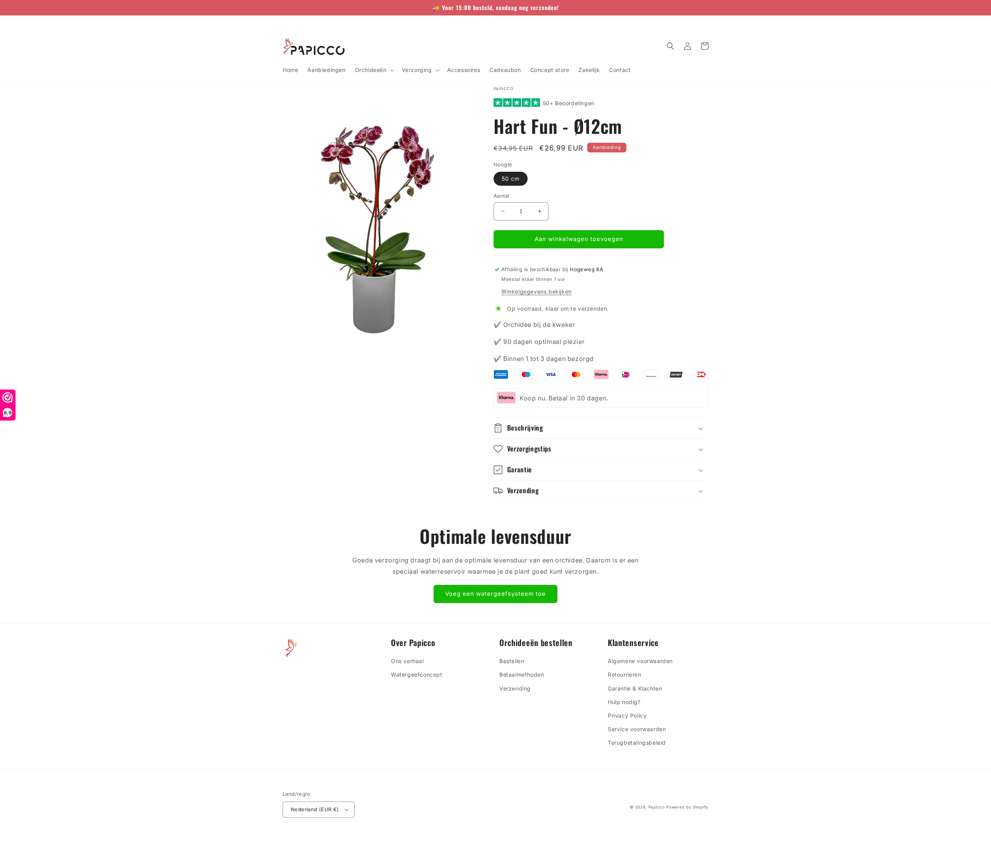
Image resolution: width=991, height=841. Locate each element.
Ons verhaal (407, 661)
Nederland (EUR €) (315, 809)
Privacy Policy (627, 715)
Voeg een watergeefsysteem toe (495, 593)
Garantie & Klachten (635, 688)
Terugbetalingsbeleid (637, 742)
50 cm (511, 178)
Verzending (515, 688)
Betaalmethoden (521, 674)
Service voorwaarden (637, 729)
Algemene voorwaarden (640, 661)
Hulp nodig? (624, 702)
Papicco (657, 807)
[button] (373, 70)
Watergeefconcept (416, 674)
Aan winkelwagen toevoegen (666, 289)
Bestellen (511, 661)
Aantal (501, 196)
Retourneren (624, 674)
